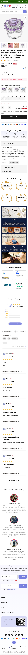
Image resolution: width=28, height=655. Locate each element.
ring (9, 338)
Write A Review (15, 324)
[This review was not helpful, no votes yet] (21, 372)
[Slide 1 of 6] (4, 45)
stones (5, 343)
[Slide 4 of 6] (22, 45)
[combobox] (12, 11)
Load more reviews (14, 480)
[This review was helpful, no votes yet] (18, 372)
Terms (9, 589)
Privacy (13, 589)
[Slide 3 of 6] (16, 45)
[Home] (7, 6)
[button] (25, 68)
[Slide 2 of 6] (10, 45)
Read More (13, 162)
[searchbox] (8, 331)
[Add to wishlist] (25, 20)
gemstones (15, 338)
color (4, 338)
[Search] (25, 11)
